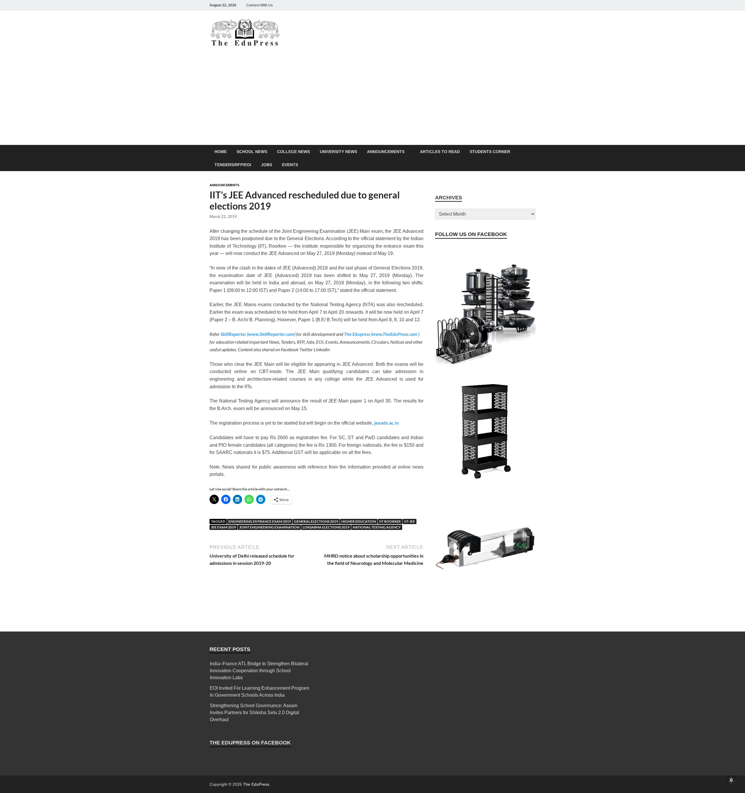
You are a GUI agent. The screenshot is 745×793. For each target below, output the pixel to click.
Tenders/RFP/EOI (232, 164)
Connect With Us (259, 5)
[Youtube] (523, 5)
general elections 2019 (316, 521)
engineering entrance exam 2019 (259, 521)
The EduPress (256, 784)
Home (220, 151)
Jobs (266, 164)
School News (252, 151)
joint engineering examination (269, 527)
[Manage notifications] (731, 780)
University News (338, 151)
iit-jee (409, 521)
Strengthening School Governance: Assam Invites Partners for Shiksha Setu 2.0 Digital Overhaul (254, 712)
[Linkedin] (515, 5)
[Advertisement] (372, 101)
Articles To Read (440, 151)
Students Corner (490, 151)
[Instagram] (499, 5)
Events (290, 164)
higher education (358, 521)
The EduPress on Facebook (250, 743)
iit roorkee (390, 521)
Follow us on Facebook (471, 234)
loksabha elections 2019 (326, 527)
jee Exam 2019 (223, 527)
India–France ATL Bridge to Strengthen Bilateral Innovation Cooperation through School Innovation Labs (259, 670)
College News (293, 151)
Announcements (386, 151)
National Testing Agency (377, 527)
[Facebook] (491, 5)
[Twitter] (507, 5)
